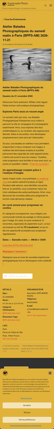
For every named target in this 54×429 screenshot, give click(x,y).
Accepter (27, 405)
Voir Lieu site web (10, 338)
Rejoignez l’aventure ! (15, 251)
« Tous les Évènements (14, 19)
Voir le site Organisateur (37, 315)
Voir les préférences (27, 419)
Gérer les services (26, 398)
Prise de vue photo (38, 163)
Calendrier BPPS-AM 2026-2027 (18, 245)
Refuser (27, 412)
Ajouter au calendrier (18, 276)
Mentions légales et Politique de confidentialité (25, 426)
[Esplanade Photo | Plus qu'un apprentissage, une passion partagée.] (4, 3)
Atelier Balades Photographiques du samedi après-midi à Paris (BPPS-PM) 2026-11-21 (34, 348)
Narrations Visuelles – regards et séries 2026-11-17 (11, 348)
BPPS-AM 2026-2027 (11, 313)
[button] (50, 373)
